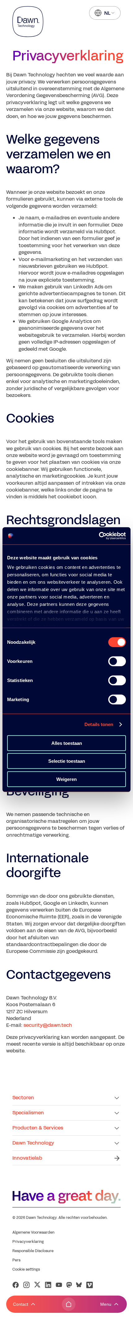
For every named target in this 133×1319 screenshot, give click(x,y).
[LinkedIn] (48, 1285)
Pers (16, 1260)
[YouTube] (59, 1285)
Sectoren (23, 1097)
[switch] (117, 661)
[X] (37, 1285)
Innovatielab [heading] (27, 1158)
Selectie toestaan (66, 761)
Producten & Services (37, 1127)
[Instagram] (26, 1285)
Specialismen (28, 1112)
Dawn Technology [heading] (33, 1142)
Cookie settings (26, 1269)
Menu (105, 1304)
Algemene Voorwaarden (33, 1232)
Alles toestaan (66, 742)
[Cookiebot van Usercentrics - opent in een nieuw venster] (99, 536)
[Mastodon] (69, 1285)
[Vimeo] (89, 1285)
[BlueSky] (79, 1284)
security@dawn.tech (48, 1025)
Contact (20, 1304)
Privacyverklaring (28, 1241)
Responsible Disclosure (33, 1250)
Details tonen (98, 724)
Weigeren (66, 779)
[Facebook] (15, 1285)
